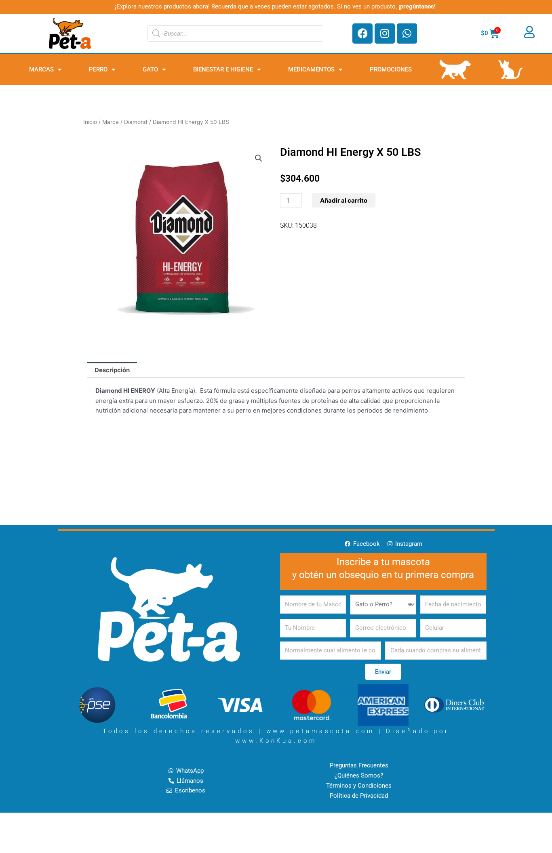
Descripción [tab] (112, 370)
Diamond (135, 122)
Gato (150, 69)
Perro (98, 69)
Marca (110, 122)
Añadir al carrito (343, 200)
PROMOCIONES (391, 69)
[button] (258, 158)
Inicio (90, 122)
